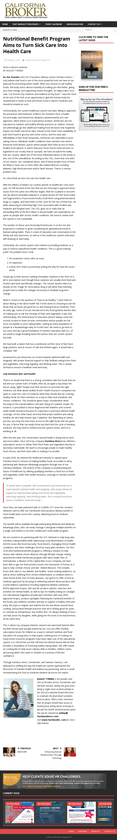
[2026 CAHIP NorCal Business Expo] (50, 812)
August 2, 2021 (13, 60)
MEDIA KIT (95, 831)
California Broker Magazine (37, 60)
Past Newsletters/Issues (25, 24)
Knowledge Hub (75, 24)
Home (5, 24)
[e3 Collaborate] (19, 812)
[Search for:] (98, 29)
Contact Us (94, 24)
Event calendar (53, 24)
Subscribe (82, 831)
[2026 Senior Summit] (81, 812)
